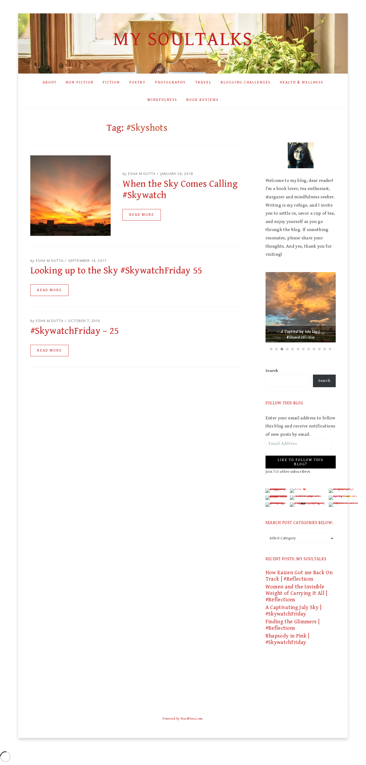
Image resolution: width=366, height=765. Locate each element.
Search (272, 371)
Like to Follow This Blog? (300, 462)
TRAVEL (203, 82)
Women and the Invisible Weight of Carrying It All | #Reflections (296, 593)
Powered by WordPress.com (182, 718)
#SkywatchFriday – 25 (74, 330)
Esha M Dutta (142, 173)
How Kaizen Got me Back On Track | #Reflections (299, 576)
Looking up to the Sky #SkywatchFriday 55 (116, 270)
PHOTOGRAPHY (170, 82)
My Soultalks (183, 39)
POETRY (137, 82)
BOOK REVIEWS (202, 100)
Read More (141, 215)
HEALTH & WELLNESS (301, 82)
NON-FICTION (80, 82)
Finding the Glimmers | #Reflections (292, 625)
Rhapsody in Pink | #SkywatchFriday (287, 639)
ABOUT (50, 82)
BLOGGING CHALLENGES (246, 82)
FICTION (111, 82)
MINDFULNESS (162, 100)
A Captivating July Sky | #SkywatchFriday (300, 334)
